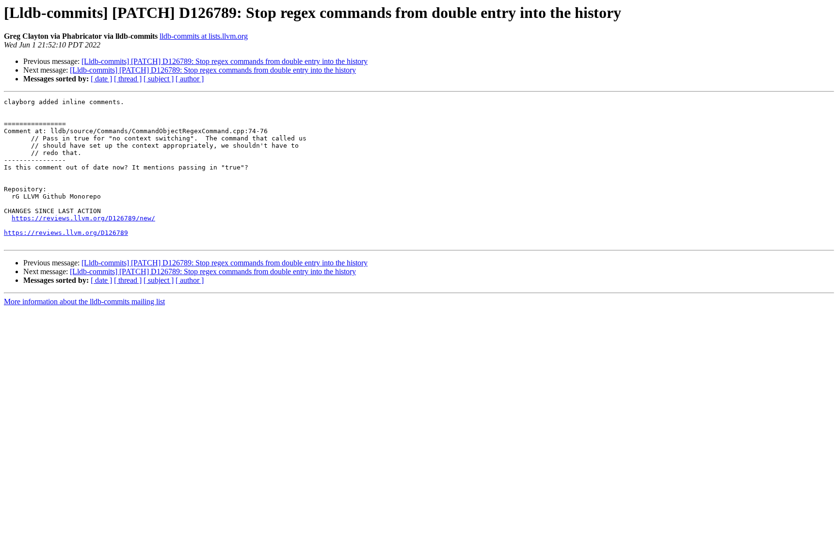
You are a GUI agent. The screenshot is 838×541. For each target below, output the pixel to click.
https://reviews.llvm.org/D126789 (66, 232)
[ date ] (101, 79)
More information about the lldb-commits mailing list (84, 301)
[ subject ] (159, 79)
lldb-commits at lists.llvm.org (204, 36)
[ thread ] (128, 79)
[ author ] (190, 79)
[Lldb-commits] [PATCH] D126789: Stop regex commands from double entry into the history (224, 61)
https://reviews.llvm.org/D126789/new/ (83, 218)
